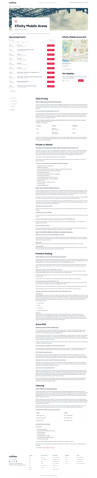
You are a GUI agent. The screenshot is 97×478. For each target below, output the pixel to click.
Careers (66, 459)
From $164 (51, 86)
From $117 (51, 50)
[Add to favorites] (85, 10)
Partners (66, 461)
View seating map (68, 69)
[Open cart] (85, 2)
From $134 (51, 54)
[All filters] (10, 42)
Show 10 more (12, 91)
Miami (42, 461)
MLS (30, 465)
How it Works (55, 463)
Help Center (55, 465)
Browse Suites (72, 2)
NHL (30, 463)
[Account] (87, 2)
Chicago (42, 467)
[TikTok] (14, 461)
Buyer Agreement (80, 457)
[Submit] (38, 2)
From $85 (50, 72)
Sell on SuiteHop (79, 2)
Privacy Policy (79, 461)
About (66, 457)
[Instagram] (12, 461)
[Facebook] (9, 461)
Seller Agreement (80, 459)
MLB (30, 461)
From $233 (51, 59)
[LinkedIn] (16, 461)
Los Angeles (43, 459)
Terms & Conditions (81, 463)
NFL (30, 457)
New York (43, 457)
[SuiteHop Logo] (12, 2)
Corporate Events (56, 459)
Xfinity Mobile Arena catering (49, 447)
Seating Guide (56, 461)
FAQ (54, 467)
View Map (84, 59)
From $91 (50, 77)
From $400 (51, 63)
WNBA (30, 467)
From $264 (51, 68)
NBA (30, 459)
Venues (10, 6)
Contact (66, 463)
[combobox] (48, 2)
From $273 (51, 81)
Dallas (42, 463)
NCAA (30, 469)
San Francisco (44, 465)
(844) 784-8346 (12, 459)
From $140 (51, 45)
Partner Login (55, 469)
